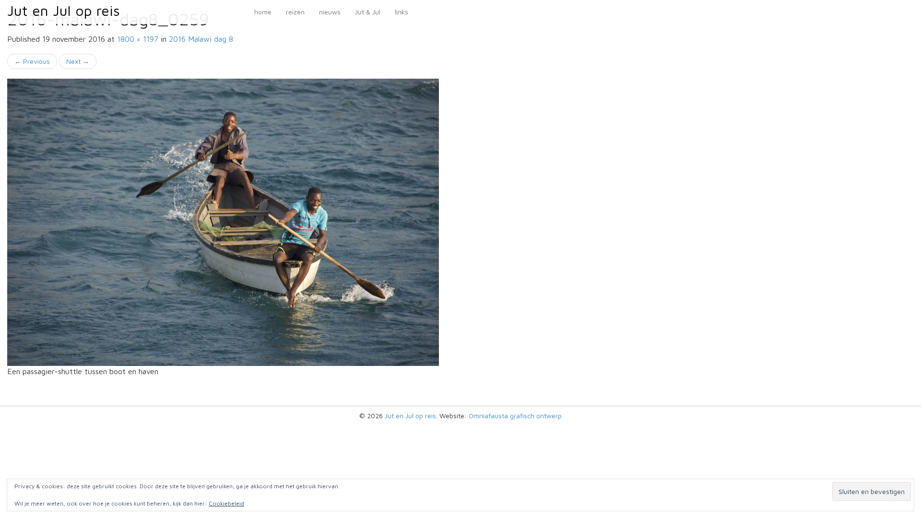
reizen (295, 12)
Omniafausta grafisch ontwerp (515, 416)
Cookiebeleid (226, 503)
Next (77, 61)
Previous (32, 61)
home (263, 12)
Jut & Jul (367, 12)
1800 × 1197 (137, 39)
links (401, 12)
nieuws (330, 12)
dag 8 (201, 39)
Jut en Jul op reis (63, 10)
